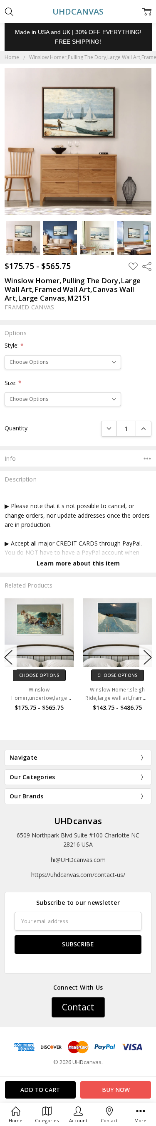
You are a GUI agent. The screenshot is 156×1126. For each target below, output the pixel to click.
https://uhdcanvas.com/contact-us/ (78, 875)
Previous (8, 657)
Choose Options (92, 675)
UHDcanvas (78, 821)
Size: (13, 383)
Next (147, 657)
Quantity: (17, 428)
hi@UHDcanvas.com (78, 860)
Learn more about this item (78, 563)
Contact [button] (78, 1007)
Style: (14, 345)
